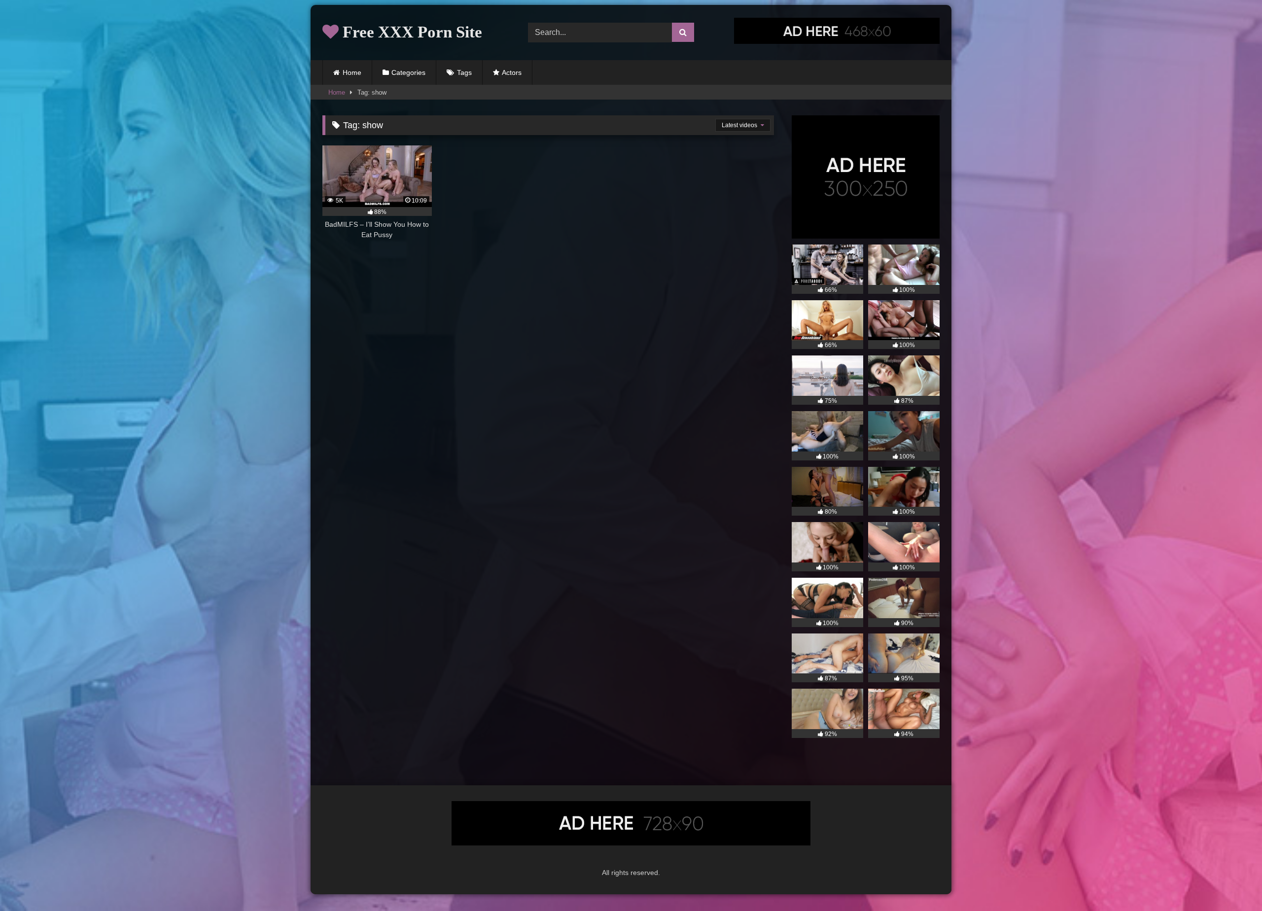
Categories (408, 72)
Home (352, 72)
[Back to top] (1231, 881)
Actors (512, 72)
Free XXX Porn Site (410, 32)
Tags (464, 72)
